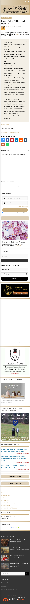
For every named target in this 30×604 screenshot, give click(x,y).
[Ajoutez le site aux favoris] (15, 528)
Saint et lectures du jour (10, 503)
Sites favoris (6, 505)
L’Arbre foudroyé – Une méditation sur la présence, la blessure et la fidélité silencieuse (19, 565)
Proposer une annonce (15, 476)
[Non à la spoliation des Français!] (15, 239)
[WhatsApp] (7, 144)
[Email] (3, 144)
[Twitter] (3, 140)
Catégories (6, 500)
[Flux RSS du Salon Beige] (16, 528)
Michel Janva (11, 26)
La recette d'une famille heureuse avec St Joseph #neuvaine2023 (14, 342)
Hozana (15, 343)
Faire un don (6, 495)
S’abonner (6, 498)
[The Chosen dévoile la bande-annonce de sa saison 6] (5, 545)
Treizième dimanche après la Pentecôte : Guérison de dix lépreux (19, 548)
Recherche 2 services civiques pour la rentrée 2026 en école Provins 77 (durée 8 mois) (14, 458)
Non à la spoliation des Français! (14, 242)
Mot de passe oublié (23, 206)
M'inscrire (26, 212)
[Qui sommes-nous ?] (11, 528)
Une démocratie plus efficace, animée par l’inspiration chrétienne (19, 556)
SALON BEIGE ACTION (15, 218)
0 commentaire (9, 29)
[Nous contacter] (13, 528)
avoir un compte (11, 186)
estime (17, 34)
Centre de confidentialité (10, 508)
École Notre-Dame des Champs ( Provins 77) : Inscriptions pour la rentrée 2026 (14, 450)
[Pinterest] (12, 140)
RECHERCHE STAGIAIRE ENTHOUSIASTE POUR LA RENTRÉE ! (14, 466)
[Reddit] (21, 140)
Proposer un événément (15, 483)
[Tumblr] (25, 140)
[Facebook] (7, 140)
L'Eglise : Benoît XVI (6, 17)
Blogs (4, 493)
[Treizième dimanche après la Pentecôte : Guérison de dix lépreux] (5, 553)
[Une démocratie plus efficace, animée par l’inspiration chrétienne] (5, 561)
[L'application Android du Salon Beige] (18, 528)
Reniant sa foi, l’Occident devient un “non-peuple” (13, 154)
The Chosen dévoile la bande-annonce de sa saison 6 (18, 540)
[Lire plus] (18, 245)
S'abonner (4, 586)
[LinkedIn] (16, 140)
